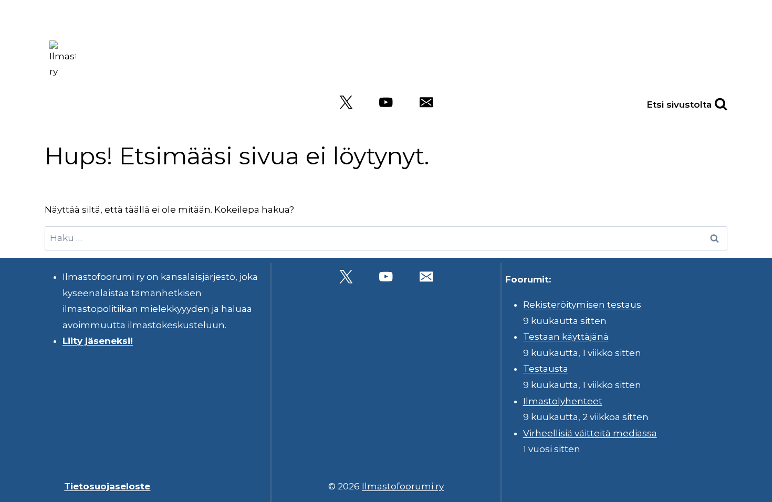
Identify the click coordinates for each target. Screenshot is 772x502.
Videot (703, 58)
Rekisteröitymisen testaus (582, 304)
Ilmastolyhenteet (562, 401)
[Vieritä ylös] (735, 486)
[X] (345, 102)
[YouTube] (386, 102)
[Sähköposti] (426, 102)
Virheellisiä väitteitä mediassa (590, 433)
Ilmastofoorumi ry (403, 486)
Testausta (545, 368)
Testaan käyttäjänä (566, 336)
